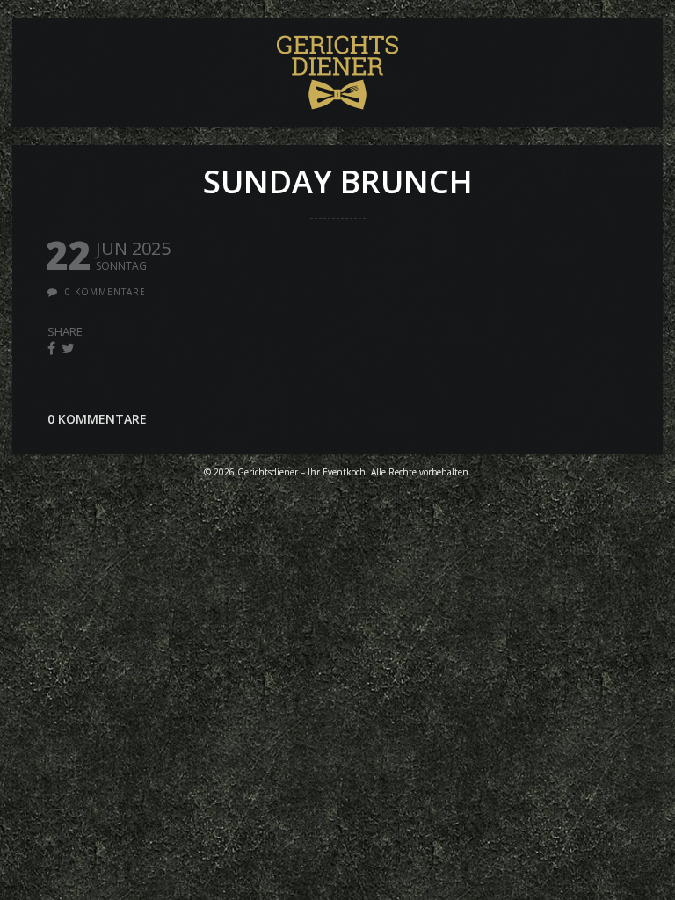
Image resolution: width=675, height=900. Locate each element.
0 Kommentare (105, 292)
